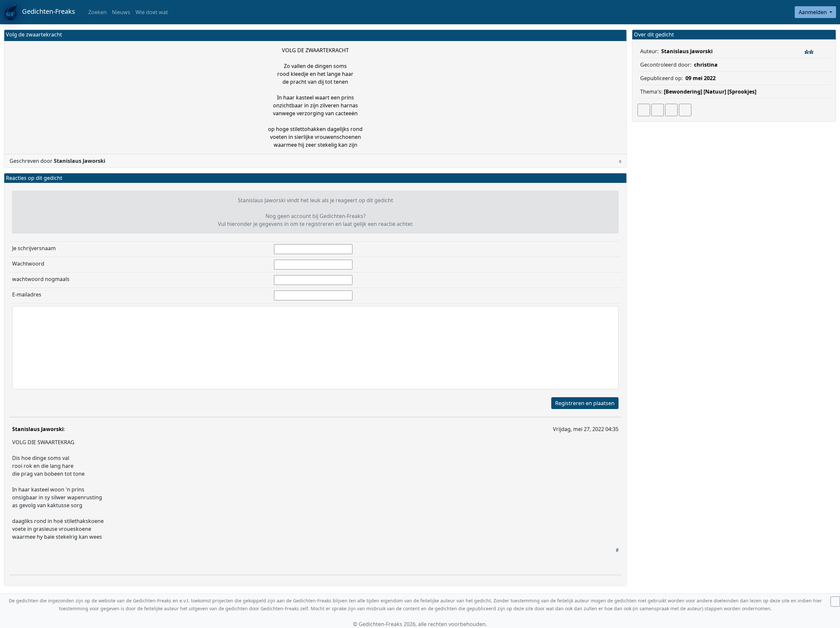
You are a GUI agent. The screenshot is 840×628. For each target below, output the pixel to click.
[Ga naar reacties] (644, 110)
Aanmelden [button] (813, 12)
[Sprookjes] (741, 91)
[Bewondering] (683, 91)
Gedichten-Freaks (46, 11)
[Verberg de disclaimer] (835, 601)
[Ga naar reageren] (657, 110)
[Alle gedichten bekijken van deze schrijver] (671, 110)
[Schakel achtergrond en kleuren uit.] (619, 35)
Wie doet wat (152, 12)
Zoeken (97, 12)
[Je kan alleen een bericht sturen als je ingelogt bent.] (685, 110)
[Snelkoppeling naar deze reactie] (617, 550)
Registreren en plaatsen (585, 403)
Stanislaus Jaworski (38, 429)
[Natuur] (715, 91)
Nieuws (121, 12)
